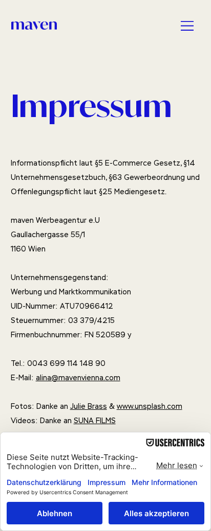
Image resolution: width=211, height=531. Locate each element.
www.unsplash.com (149, 406)
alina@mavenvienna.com (78, 377)
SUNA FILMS (95, 420)
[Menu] (188, 25)
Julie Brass (88, 406)
